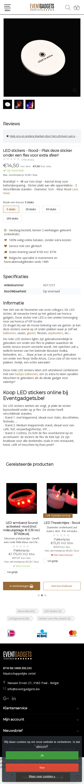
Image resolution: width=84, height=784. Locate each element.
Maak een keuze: (18, 202)
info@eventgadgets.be (24, 689)
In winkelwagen (60, 586)
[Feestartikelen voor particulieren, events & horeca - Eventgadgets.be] (42, 7)
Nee (42, 767)
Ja (42, 755)
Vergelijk (12, 561)
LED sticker (52, 611)
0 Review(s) (27, 159)
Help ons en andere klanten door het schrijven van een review (45, 136)
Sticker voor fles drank (54, 618)
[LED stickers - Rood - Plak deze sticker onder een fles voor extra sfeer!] (42, 57)
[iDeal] (11, 633)
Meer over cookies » (42, 776)
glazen (31, 333)
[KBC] (42, 633)
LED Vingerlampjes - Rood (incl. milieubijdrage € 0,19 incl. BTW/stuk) (61, 528)
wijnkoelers (55, 333)
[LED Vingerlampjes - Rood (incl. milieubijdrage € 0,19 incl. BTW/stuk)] (62, 498)
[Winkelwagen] (76, 9)
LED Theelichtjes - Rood (21, 523)
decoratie (26, 611)
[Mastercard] (73, 633)
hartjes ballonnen (26, 374)
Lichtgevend (19, 618)
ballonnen (9, 333)
